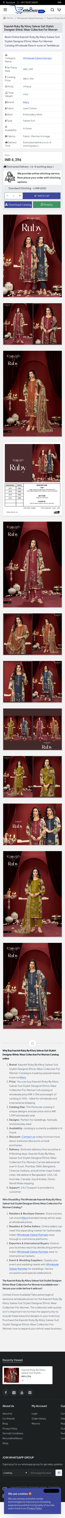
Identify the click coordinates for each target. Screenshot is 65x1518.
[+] (20, 196)
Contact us (28, 1136)
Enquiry (48, 204)
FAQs (5, 1443)
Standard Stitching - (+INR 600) (27, 188)
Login (35, 1413)
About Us (7, 1413)
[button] (41, 195)
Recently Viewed (12, 1359)
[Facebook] (5, 1392)
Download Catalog (20, 204)
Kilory (26, 102)
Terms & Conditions (12, 1433)
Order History (39, 1418)
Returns (36, 1423)
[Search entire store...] (52, 9)
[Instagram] (13, 1392)
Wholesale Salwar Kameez (30, 18)
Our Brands (8, 1418)
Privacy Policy (34, 1508)
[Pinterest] (29, 1392)
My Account (39, 1406)
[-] (7, 196)
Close (53, 1490)
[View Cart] (59, 9)
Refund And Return (12, 1438)
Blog (5, 1423)
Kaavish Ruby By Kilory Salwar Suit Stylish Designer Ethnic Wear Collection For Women (33, 1371)
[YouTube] (21, 1392)
